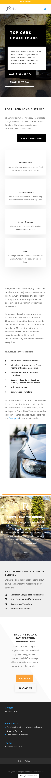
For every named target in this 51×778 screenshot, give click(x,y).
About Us (24, 678)
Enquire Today (19, 82)
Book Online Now (31, 138)
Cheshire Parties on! (15, 731)
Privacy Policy (24, 761)
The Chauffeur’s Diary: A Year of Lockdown (24, 727)
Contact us (25, 688)
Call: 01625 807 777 (21, 74)
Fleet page (14, 418)
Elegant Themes (25, 771)
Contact (25, 552)
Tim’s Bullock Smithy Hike (17, 735)
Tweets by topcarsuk (13, 746)
